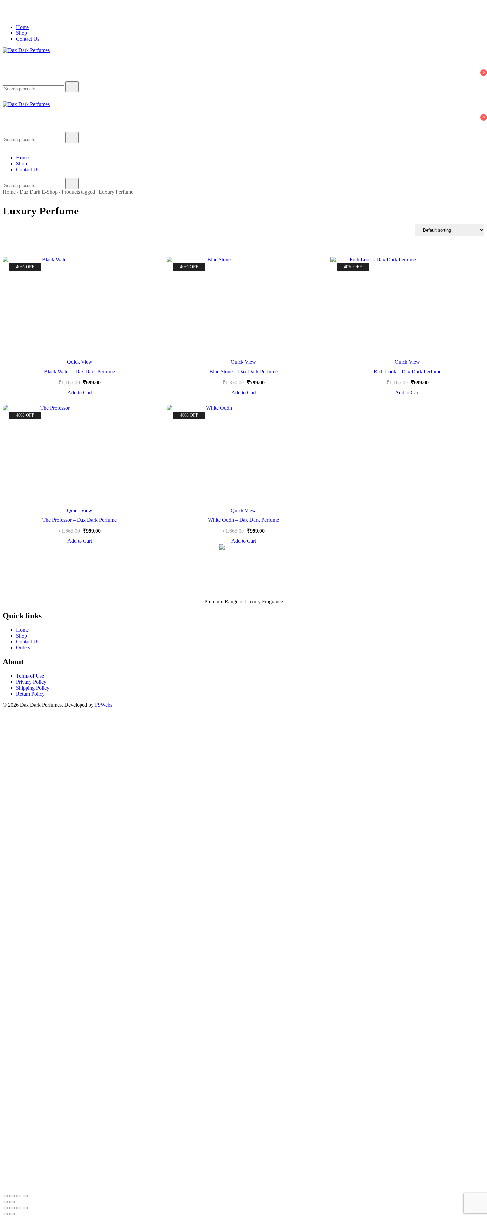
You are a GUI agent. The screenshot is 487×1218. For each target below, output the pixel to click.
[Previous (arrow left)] (5, 1202)
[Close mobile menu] (5, 146)
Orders (23, 647)
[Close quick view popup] (5, 16)
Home (22, 27)
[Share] (18, 1196)
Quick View (79, 362)
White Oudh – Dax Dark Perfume (243, 520)
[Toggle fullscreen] (12, 1196)
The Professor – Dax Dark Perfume (79, 520)
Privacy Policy (31, 682)
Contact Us (27, 39)
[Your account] (7, 69)
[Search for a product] (9, 59)
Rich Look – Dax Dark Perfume (407, 371)
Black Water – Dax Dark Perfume (79, 371)
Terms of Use (30, 676)
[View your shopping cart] (7, 78)
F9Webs (103, 705)
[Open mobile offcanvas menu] (5, 129)
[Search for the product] (72, 86)
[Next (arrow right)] (12, 1202)
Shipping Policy (32, 688)
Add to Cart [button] (79, 392)
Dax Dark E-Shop (39, 192)
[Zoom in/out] (5, 1196)
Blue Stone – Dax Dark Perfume (243, 371)
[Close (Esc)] (25, 1196)
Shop (21, 33)
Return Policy (30, 694)
